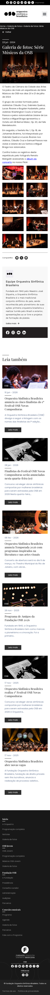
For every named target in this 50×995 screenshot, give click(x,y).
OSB (6, 385)
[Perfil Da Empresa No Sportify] (18, 2)
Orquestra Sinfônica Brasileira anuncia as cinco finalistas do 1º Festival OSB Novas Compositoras (24, 403)
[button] (44, 14)
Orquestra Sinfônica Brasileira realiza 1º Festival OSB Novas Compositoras (24, 692)
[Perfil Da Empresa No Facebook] (7, 2)
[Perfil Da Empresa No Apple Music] (29, 2)
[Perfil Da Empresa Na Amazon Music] (32, 2)
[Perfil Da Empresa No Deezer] (21, 2)
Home (2, 26)
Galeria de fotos (14, 26)
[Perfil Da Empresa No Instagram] (11, 2)
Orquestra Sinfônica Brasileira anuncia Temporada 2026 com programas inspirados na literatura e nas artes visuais (24, 549)
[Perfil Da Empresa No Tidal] (25, 2)
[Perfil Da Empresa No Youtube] (14, 2)
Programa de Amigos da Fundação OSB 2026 (20, 618)
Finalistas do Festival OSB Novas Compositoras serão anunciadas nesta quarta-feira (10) (25, 474)
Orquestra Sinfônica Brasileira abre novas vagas (24, 763)
